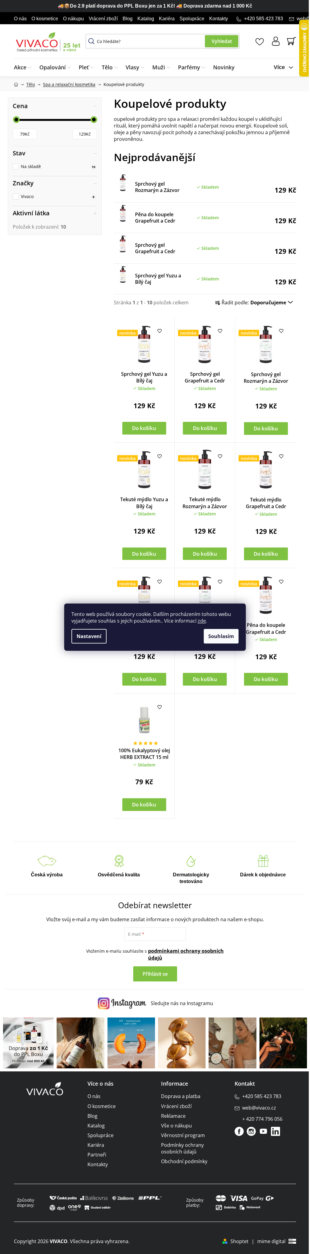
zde (202, 620)
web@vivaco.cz (259, 1107)
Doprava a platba (180, 1096)
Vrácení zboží (103, 18)
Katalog (145, 18)
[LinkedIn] (275, 1131)
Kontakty (218, 18)
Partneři (96, 1154)
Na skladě (58, 166)
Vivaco (57, 196)
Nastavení (89, 636)
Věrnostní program (183, 1135)
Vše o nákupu (176, 1125)
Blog (128, 18)
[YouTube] (263, 1131)
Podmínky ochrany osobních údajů (182, 1148)
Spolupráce (192, 18)
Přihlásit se (155, 974)
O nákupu (73, 18)
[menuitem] (24, 67)
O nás (20, 18)
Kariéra (167, 18)
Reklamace (173, 1116)
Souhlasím (221, 636)
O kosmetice (44, 18)
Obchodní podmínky (184, 1161)
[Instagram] (251, 1131)
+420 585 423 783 (263, 18)
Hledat (221, 41)
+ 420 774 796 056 (262, 1119)
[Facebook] (239, 1131)
